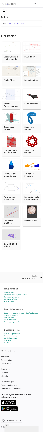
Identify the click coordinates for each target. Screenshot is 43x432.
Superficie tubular (29, 128)
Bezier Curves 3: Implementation (11, 58)
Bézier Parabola (31, 80)
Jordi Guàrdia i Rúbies (17, 23)
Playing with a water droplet (10, 175)
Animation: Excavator (29, 175)
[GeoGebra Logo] (9, 4)
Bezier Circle (9, 80)
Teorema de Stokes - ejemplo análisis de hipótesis (11, 130)
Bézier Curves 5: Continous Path (31, 198)
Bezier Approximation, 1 (11, 106)
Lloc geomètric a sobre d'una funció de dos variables (10, 154)
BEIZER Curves (30, 57)
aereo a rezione (31, 104)
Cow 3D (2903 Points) (10, 245)
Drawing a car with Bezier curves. (10, 199)
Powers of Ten (30, 220)
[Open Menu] (39, 4)
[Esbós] (4, 12)
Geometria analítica (8, 221)
